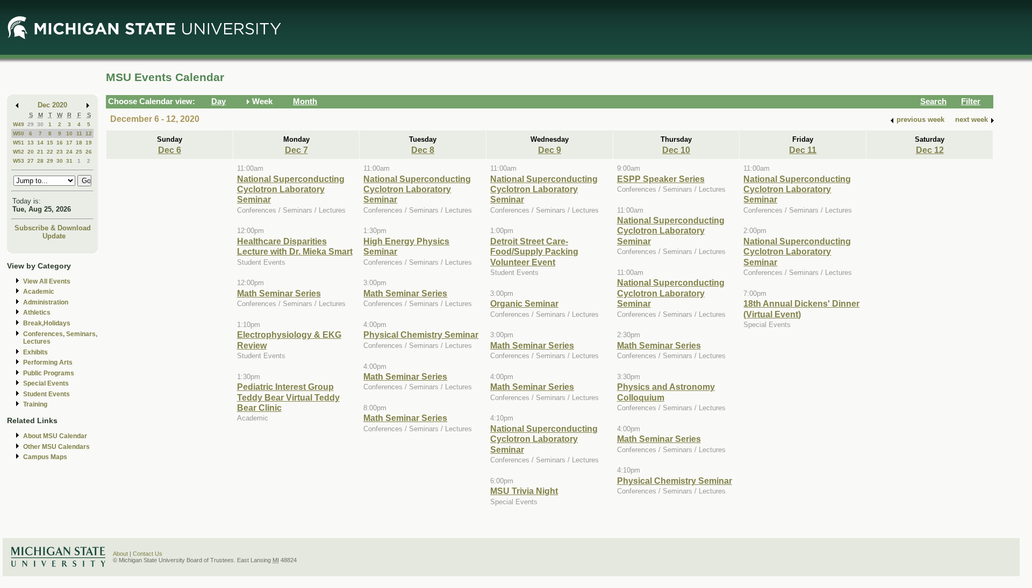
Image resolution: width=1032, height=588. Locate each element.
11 (79, 133)
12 (88, 133)
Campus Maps (45, 457)
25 (79, 152)
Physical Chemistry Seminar (420, 334)
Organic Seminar (524, 303)
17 (69, 143)
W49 (18, 124)
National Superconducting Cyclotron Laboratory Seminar (291, 189)
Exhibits (35, 352)
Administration (45, 302)
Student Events (46, 394)
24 (69, 152)
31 (69, 161)
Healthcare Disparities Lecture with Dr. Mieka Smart (295, 246)
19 (88, 143)
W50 (18, 133)
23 (59, 152)
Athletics (37, 312)
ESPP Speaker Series (661, 179)
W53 (18, 161)
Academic (38, 291)
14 (40, 143)
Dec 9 (549, 150)
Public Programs (48, 373)
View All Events (46, 281)
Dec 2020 (52, 105)
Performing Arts (48, 362)
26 (88, 152)
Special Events (46, 383)
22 (50, 152)
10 (69, 133)
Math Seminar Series (279, 293)
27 (30, 161)
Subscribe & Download (53, 228)
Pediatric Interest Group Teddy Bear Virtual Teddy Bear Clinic (288, 397)
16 (59, 143)
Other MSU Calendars (56, 447)
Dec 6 (169, 150)
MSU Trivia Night (524, 491)
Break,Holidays (46, 323)
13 (30, 143)
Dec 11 (802, 150)
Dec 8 (422, 150)
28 (40, 161)
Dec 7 (296, 150)
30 (40, 124)
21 (40, 152)
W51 (18, 143)
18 (79, 143)
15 (50, 143)
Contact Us (147, 553)
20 (30, 152)
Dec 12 (930, 150)
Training (35, 404)
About (120, 553)
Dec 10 (676, 150)
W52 (18, 152)
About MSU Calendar (55, 436)
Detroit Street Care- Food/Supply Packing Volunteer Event (534, 251)
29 (30, 124)
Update (54, 236)
